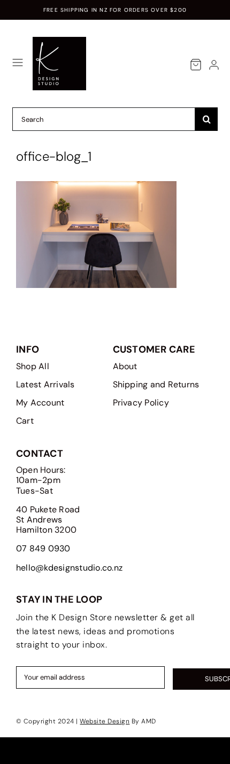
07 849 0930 (43, 548)
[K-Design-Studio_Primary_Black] (59, 40)
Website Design (104, 721)
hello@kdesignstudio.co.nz (69, 567)
